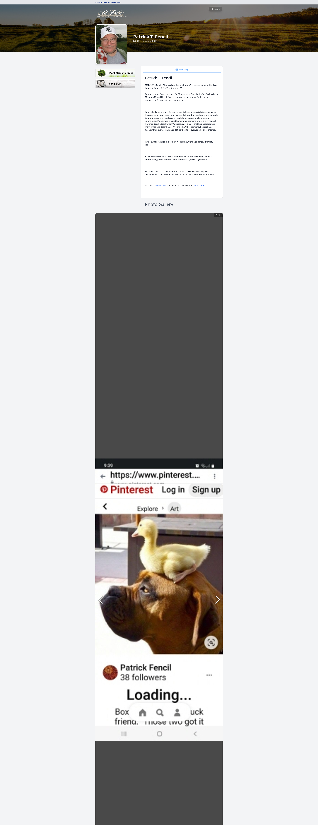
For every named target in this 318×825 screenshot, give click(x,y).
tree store (199, 185)
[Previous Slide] (100, 599)
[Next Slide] (218, 599)
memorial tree (161, 185)
